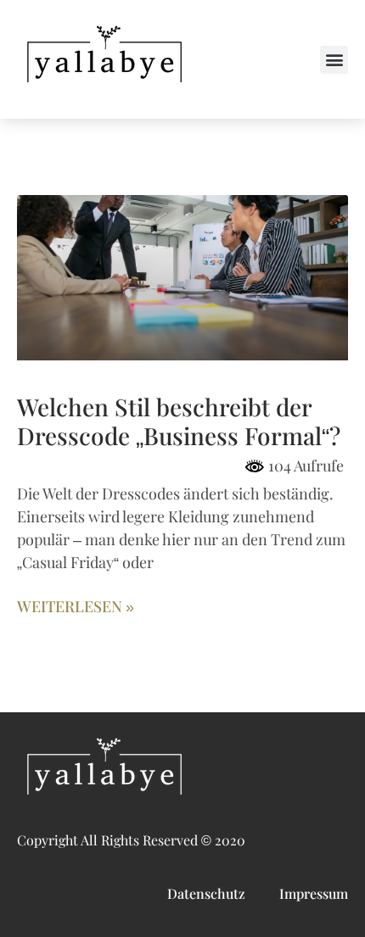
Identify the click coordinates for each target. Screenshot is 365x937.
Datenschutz (206, 894)
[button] (334, 60)
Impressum (313, 894)
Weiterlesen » (75, 607)
